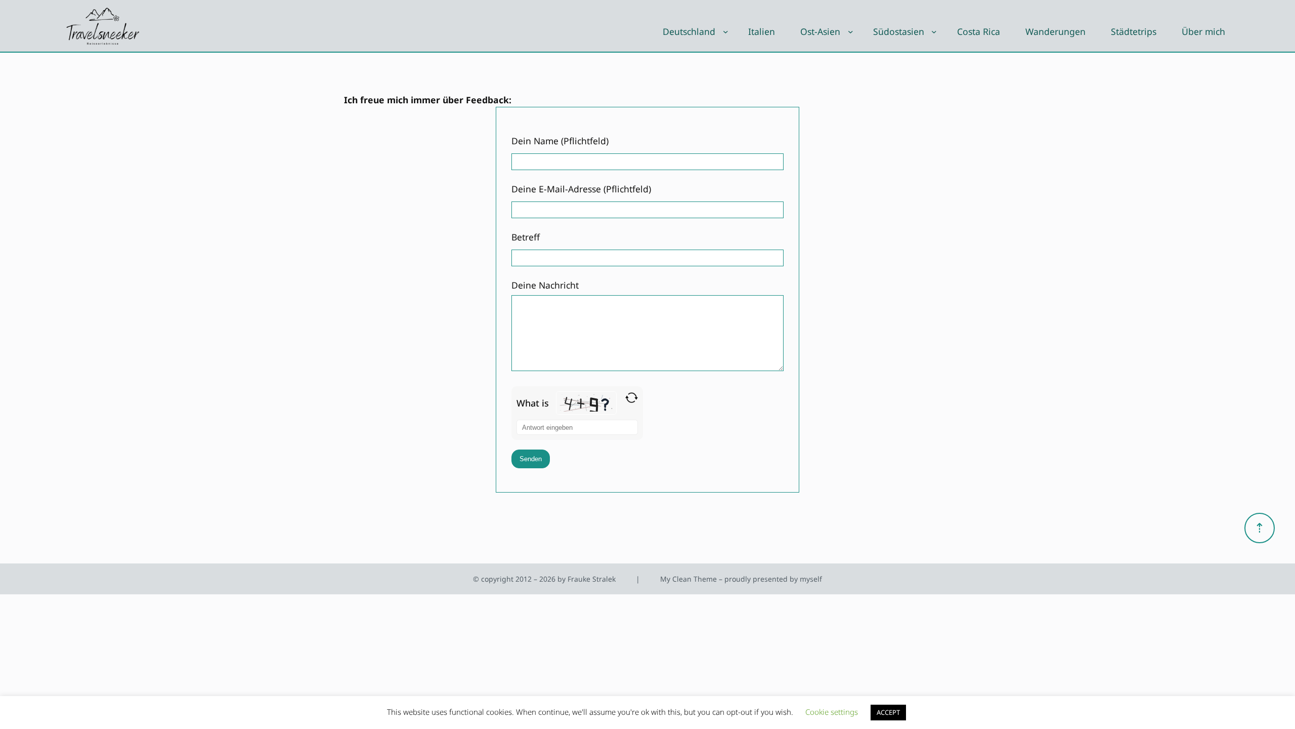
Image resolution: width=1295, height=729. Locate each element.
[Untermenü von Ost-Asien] (850, 31)
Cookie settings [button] (831, 712)
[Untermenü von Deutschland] (725, 31)
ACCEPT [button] (888, 712)
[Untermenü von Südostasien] (934, 31)
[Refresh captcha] (631, 397)
